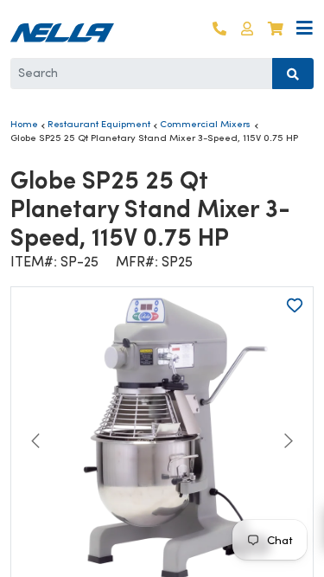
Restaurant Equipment (99, 124)
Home (24, 124)
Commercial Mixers (205, 124)
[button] (247, 29)
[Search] (293, 73)
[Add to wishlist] (294, 305)
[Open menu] (304, 29)
